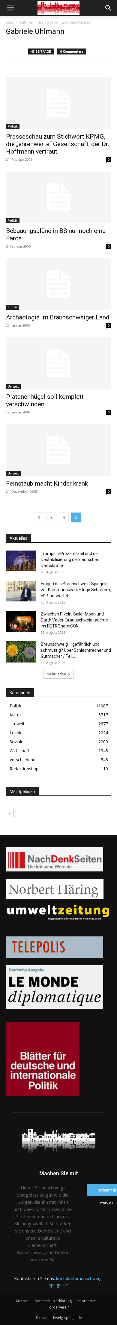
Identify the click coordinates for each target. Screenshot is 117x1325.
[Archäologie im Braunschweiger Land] (58, 284)
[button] (10, 8)
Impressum (87, 1300)
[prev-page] (39, 517)
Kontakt (22, 1300)
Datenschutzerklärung (53, 1300)
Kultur (12, 307)
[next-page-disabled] (19, 813)
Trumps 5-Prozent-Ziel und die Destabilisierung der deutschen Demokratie (70, 559)
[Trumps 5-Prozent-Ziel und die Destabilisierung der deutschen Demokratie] (21, 561)
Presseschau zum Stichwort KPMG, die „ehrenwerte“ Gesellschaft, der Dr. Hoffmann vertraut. (57, 144)
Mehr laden (56, 674)
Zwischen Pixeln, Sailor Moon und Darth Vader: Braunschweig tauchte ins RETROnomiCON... (74, 620)
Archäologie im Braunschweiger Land (58, 317)
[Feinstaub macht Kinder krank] (58, 450)
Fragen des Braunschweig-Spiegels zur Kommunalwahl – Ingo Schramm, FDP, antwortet (76, 589)
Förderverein (58, 1307)
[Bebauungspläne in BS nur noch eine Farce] (58, 197)
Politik (13, 126)
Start (10, 22)
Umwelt (13, 386)
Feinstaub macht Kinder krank (47, 483)
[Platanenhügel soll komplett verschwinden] (58, 363)
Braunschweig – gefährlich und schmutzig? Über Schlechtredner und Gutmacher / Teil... (76, 650)
